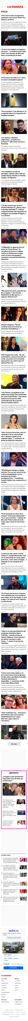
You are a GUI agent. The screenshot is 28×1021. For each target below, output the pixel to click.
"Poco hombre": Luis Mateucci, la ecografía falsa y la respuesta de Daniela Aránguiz (13, 113)
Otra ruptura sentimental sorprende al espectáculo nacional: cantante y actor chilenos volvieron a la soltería (10, 868)
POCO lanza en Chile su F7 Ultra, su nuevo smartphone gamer (13, 79)
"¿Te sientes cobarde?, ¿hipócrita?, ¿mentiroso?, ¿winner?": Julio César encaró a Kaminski (14, 148)
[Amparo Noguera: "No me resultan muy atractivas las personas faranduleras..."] (14, 344)
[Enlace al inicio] (14, 773)
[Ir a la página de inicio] (15, 7)
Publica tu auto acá (13, 938)
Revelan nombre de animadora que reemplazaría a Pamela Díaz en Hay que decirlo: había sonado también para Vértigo (11, 860)
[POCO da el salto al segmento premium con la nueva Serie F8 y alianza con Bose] (14, 38)
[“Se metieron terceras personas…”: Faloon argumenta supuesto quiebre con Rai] (21, 822)
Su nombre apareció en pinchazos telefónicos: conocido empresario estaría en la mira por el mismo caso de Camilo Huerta (11, 876)
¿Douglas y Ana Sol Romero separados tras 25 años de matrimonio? (13, 779)
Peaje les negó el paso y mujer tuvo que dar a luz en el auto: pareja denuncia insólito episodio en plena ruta (10, 899)
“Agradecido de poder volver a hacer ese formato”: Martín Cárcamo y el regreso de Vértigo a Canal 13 (9, 814)
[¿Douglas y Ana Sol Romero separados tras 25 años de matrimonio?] (14, 789)
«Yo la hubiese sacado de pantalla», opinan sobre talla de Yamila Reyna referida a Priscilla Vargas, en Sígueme (13, 182)
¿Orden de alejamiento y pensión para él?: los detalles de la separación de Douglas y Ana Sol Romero (11, 884)
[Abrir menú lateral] (2, 7)
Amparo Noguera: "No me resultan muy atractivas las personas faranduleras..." (12, 332)
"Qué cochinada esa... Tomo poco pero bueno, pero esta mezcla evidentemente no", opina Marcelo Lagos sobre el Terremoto (13, 717)
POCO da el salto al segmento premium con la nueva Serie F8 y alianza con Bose (13, 18)
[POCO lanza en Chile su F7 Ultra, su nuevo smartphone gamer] (14, 100)
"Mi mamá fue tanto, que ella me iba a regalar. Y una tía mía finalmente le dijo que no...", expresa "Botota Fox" (13, 301)
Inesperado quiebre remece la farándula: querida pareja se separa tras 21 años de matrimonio (10, 892)
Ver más (14, 744)
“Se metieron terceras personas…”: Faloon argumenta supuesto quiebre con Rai (8, 823)
